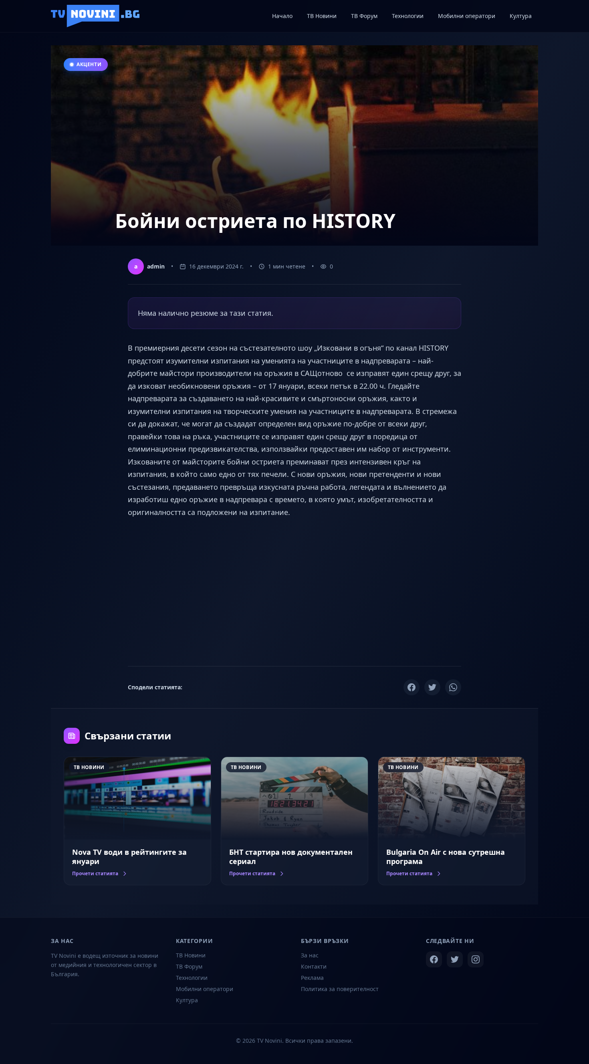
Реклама (312, 977)
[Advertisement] (294, 591)
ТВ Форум (189, 966)
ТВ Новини (191, 955)
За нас (310, 955)
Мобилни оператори (204, 989)
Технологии (192, 977)
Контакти (314, 966)
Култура (187, 1000)
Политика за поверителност (340, 989)
